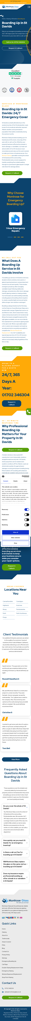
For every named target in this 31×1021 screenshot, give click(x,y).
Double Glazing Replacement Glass (12, 967)
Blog (3, 948)
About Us (5, 935)
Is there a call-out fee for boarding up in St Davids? (13, 853)
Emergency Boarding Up (9, 961)
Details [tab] (15, 481)
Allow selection (15, 537)
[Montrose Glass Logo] (10, 6)
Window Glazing (6, 155)
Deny (15, 543)
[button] (10, 237)
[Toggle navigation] (28, 7)
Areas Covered (6, 942)
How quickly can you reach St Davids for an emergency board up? (14, 842)
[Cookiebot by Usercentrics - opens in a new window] (22, 476)
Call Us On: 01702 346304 (15, 42)
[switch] (26, 514)
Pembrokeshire (20, 609)
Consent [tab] (5, 481)
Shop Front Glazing (7, 977)
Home (3, 18)
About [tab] (25, 481)
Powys (5, 617)
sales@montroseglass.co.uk (12, 992)
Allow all (15, 532)
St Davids (14, 18)
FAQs (3, 945)
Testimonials (5, 938)
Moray (5, 609)
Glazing (8, 18)
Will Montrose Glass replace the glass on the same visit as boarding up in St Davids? (14, 864)
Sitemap (4, 958)
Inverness (19, 605)
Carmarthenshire (8, 601)
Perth (4, 613)
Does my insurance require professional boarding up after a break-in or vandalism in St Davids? (14, 877)
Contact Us (5, 951)
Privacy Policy (6, 955)
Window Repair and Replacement (12, 974)
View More (15, 759)
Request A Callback (15, 48)
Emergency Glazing (7, 971)
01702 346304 (9, 988)
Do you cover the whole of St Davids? (14, 807)
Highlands (6, 605)
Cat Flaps (5, 964)
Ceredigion (19, 601)
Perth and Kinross (21, 613)
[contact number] (28, 411)
